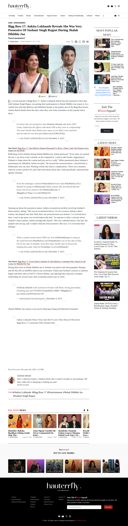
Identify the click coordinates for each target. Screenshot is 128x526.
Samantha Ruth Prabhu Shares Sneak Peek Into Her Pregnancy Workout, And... (117, 55)
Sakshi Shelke (63, 437)
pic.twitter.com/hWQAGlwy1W (30, 294)
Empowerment (52, 15)
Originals (33, 497)
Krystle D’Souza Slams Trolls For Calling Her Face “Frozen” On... (116, 187)
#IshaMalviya (70, 183)
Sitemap (61, 499)
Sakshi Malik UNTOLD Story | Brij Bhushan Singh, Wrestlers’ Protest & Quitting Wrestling (106, 305)
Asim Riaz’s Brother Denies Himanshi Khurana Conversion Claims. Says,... (117, 79)
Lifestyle (89, 15)
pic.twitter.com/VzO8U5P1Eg (52, 133)
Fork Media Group (80, 520)
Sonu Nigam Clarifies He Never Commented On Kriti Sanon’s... (117, 163)
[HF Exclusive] (92, 466)
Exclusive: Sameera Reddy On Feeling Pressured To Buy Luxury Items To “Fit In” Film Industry (106, 245)
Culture (62, 15)
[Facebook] (108, 6)
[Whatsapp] (80, 41)
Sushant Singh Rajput (24, 396)
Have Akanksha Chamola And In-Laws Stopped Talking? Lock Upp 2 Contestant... (118, 91)
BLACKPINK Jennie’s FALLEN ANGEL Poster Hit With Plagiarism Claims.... (116, 199)
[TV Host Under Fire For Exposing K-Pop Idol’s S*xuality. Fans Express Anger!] (102, 67)
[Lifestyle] (73, 466)
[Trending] (17, 466)
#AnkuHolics (48, 290)
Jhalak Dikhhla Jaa (73, 392)
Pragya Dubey (38, 437)
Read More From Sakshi (23, 385)
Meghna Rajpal (14, 437)
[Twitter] (115, 6)
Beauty (28, 15)
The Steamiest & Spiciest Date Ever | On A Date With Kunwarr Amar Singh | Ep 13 (106, 274)
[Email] (87, 41)
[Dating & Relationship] (54, 466)
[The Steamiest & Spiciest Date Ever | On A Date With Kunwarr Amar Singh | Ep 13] (107, 261)
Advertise (47, 499)
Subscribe (108, 507)
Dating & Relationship (76, 15)
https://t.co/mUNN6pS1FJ (39, 193)
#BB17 (57, 290)
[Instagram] (119, 6)
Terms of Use (48, 504)
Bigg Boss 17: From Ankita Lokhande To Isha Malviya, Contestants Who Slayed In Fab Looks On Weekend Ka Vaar (47, 263)
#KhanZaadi (40, 186)
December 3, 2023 (56, 138)
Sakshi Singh (14, 41)
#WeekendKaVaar (50, 190)
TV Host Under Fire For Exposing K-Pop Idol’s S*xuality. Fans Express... (117, 67)
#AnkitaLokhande (54, 124)
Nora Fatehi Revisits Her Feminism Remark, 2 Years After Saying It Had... (117, 43)
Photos (97, 15)
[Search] (118, 16)
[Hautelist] (111, 466)
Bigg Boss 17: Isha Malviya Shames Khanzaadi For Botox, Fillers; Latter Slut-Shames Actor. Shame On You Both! (48, 149)
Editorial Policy (49, 502)
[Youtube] (112, 6)
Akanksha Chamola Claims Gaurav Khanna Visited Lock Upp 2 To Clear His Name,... (117, 175)
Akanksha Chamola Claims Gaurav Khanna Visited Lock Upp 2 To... (69, 433)
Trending (11, 15)
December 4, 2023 (54, 298)
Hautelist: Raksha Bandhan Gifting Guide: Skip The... (19, 433)
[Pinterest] (83, 41)
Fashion (20, 15)
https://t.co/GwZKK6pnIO (57, 247)
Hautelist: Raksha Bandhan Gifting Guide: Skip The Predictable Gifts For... (116, 151)
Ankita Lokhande (22, 392)
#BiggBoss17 (22, 193)
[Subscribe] (115, 16)
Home (10, 23)
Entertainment (39, 15)
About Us (47, 497)
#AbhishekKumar (62, 237)
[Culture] (35, 466)
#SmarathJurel (48, 183)
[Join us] (43, 96)
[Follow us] (54, 96)
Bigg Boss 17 (39, 392)
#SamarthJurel (54, 241)
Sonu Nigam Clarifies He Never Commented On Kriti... (44, 433)
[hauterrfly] (19, 6)
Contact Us (62, 497)
